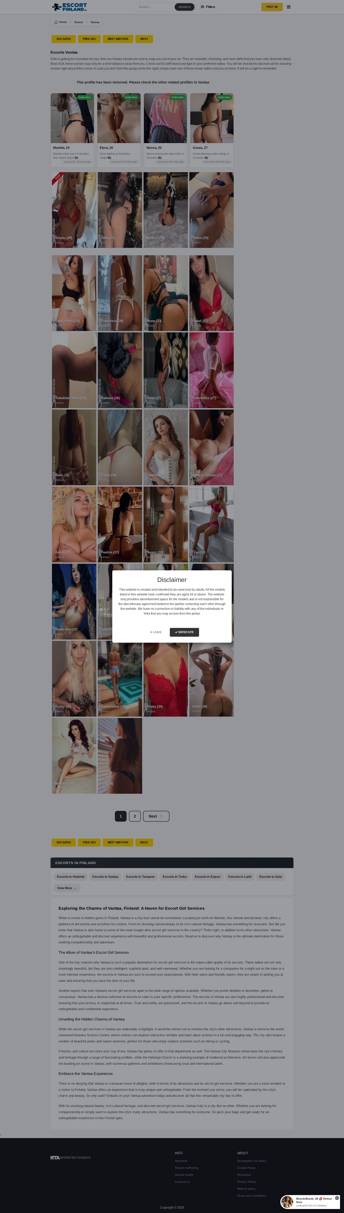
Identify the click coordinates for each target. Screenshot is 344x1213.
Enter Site (186, 632)
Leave (157, 632)
